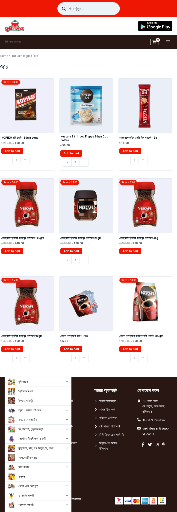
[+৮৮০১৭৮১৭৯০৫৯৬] (151, 420)
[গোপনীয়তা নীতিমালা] (107, 426)
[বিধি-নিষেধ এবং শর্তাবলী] (109, 435)
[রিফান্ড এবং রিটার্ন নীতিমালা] (110, 446)
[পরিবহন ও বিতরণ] (105, 418)
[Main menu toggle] (167, 41)
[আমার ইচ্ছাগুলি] (104, 409)
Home (4, 56)
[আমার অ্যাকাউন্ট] (105, 401)
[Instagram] (157, 444)
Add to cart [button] (12, 151)
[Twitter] (150, 444)
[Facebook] (143, 444)
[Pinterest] (164, 444)
